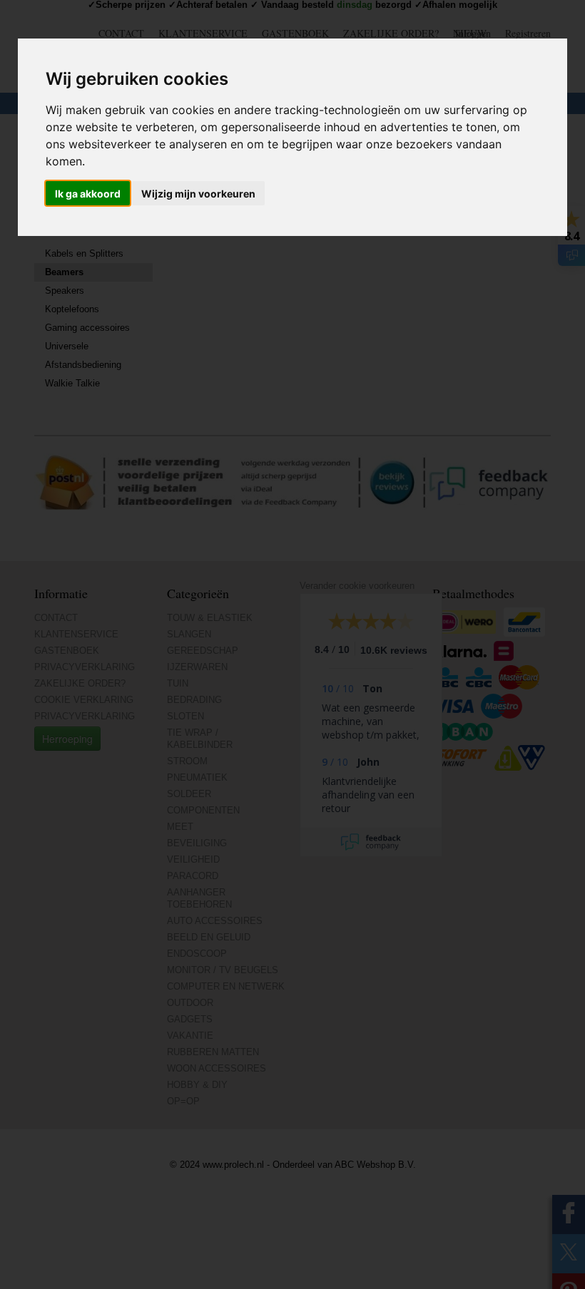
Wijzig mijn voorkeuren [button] (198, 194)
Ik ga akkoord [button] (88, 194)
